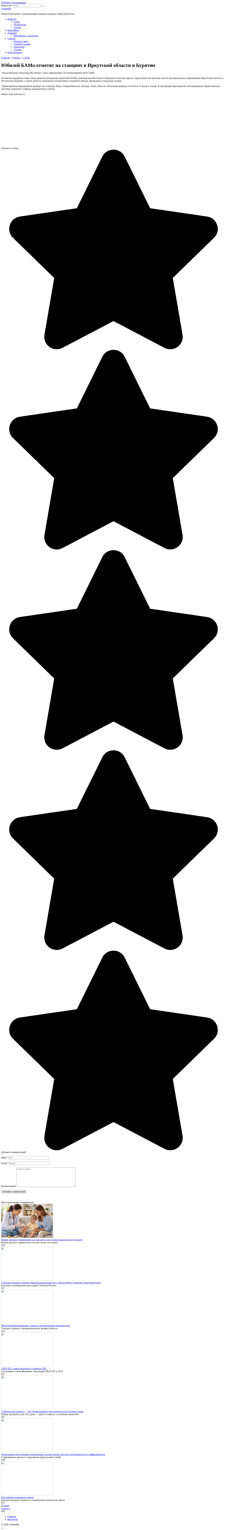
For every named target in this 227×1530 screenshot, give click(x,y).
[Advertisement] (94, 122)
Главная (11, 1516)
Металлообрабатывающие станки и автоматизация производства (35, 1325)
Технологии (20, 24)
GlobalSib (6, 8)
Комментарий (8, 1186)
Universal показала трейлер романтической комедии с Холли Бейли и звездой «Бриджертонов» (51, 1282)
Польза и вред (21, 41)
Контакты (12, 1519)
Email (5, 1163)
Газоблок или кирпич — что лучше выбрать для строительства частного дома (42, 1411)
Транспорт (19, 47)
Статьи (17, 27)
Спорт (17, 22)
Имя (4, 1157)
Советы (11, 38)
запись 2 (5, 1508)
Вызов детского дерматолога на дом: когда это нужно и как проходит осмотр (41, 1239)
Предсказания (14, 52)
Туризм (17, 49)
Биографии (13, 30)
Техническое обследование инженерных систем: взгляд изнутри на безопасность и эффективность (53, 1454)
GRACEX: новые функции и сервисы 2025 (24, 1368)
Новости (12, 19)
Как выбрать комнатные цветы (17, 1497)
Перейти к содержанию (13, 2)
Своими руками (22, 44)
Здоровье (12, 33)
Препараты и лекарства (26, 35)
